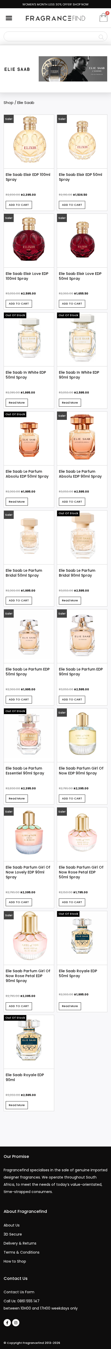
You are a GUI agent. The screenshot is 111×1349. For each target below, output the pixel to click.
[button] (9, 18)
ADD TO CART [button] (19, 205)
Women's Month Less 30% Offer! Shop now (55, 4)
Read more (17, 402)
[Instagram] (15, 1322)
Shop (8, 102)
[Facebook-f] (7, 1322)
